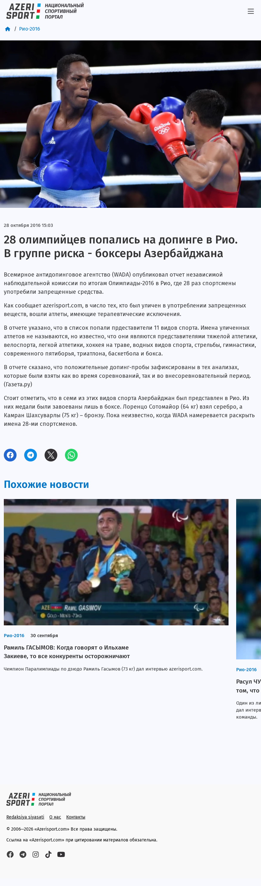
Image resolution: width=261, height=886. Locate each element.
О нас (55, 817)
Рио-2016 (29, 29)
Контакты (75, 817)
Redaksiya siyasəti (25, 817)
